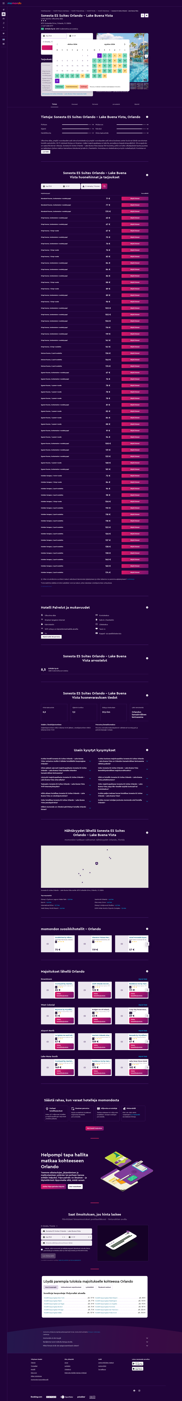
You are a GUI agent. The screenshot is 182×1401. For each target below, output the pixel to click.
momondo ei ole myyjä (52, 1338)
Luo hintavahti (135, 1114)
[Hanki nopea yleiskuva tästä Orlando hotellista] (147, 117)
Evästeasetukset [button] (46, 586)
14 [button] (77, 66)
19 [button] (67, 71)
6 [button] (72, 61)
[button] (3, 3)
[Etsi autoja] (3, 18)
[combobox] (68, 1231)
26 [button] (67, 76)
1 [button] (82, 55)
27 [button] (72, 76)
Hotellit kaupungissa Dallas (53, 1312)
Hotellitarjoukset (46, 11)
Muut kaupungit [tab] (50, 1287)
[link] (64, 995)
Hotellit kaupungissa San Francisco (106, 1310)
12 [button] (67, 66)
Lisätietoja (130, 579)
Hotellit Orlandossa (103, 11)
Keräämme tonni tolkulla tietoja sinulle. (58, 1342)
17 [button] (57, 71)
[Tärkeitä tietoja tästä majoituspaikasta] (147, 695)
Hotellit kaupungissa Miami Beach (106, 1298)
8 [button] (82, 61)
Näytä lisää (143, 979)
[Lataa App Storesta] (137, 1369)
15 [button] (82, 66)
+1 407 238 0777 (47, 26)
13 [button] (72, 66)
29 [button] (82, 76)
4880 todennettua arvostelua (67, 29)
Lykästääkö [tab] (90, 1287)
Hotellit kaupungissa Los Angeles (106, 1304)
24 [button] (57, 76)
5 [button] (67, 61)
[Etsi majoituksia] (3, 14)
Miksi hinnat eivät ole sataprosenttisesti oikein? (61, 1346)
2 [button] (87, 55)
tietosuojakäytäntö (75, 1260)
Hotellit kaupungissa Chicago (54, 1310)
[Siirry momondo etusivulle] (14, 3)
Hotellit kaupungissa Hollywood (106, 1312)
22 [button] (82, 71)
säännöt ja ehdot (63, 1260)
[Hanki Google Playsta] (137, 1363)
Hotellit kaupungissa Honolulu (105, 1307)
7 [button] (77, 61)
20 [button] (72, 71)
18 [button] (62, 71)
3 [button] (57, 61)
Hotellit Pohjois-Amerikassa (61, 11)
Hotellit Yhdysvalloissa (77, 11)
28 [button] (77, 76)
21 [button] (77, 71)
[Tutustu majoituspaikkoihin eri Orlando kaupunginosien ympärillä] (147, 971)
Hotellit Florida (91, 11)
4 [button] (62, 61)
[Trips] (3, 33)
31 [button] (57, 81)
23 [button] (87, 71)
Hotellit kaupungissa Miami (53, 1301)
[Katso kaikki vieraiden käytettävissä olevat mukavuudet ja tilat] (147, 607)
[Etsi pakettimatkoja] (3, 23)
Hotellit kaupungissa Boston (53, 1307)
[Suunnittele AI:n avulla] (3, 27)
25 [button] (62, 76)
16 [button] (87, 66)
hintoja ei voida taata (94, 1332)
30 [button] (88, 76)
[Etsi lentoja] (3, 10)
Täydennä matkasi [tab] (104, 1287)
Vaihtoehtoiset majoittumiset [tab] (71, 1287)
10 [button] (57, 66)
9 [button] (87, 61)
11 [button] (62, 66)
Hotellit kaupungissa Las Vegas (54, 1304)
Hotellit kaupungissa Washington (106, 1301)
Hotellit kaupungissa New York (54, 1298)
